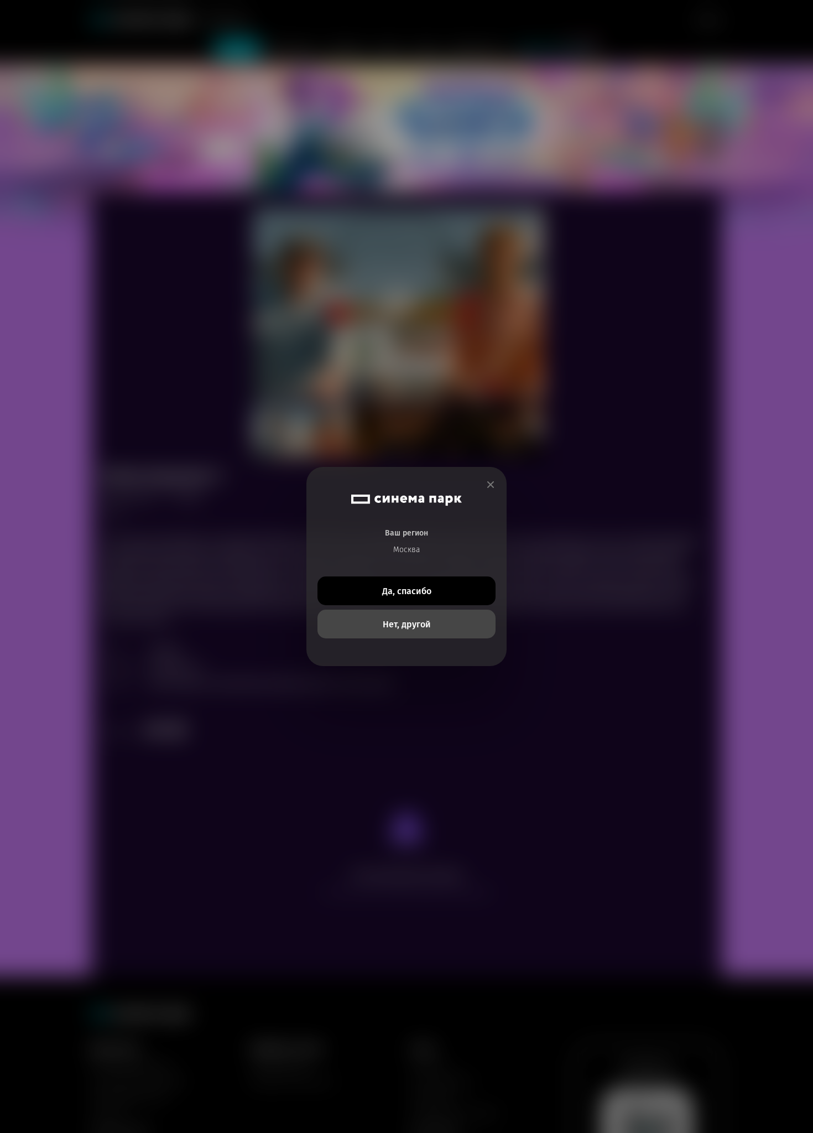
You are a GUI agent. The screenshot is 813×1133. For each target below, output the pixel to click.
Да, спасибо (406, 591)
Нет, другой (407, 624)
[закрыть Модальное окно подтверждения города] (490, 485)
